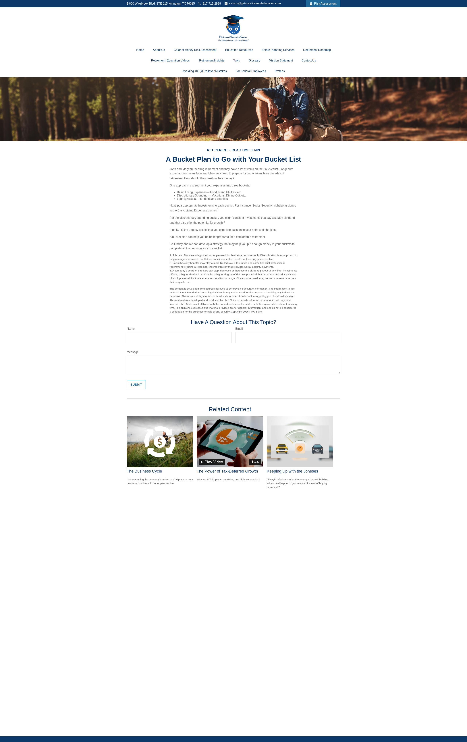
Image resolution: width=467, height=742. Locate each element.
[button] (140, 50)
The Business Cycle (144, 471)
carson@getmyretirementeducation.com (255, 3)
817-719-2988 (212, 3)
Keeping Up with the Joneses (292, 471)
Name (131, 328)
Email (239, 328)
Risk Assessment (325, 3)
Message (133, 352)
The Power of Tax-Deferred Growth (227, 471)
